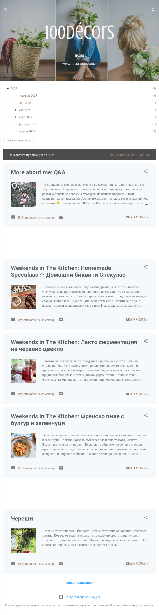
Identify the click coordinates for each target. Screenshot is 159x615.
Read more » (137, 217)
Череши (22, 518)
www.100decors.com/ (79, 64)
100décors (79, 32)
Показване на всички (130, 154)
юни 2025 (25, 102)
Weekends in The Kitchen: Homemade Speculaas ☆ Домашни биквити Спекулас (68, 271)
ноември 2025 (28, 95)
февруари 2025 (28, 124)
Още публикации (79, 583)
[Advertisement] (15, 243)
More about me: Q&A (38, 172)
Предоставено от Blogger (82, 597)
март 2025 (25, 117)
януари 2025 (27, 131)
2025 (14, 88)
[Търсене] (153, 10)
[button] (145, 172)
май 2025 (25, 110)
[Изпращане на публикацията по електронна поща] (61, 218)
